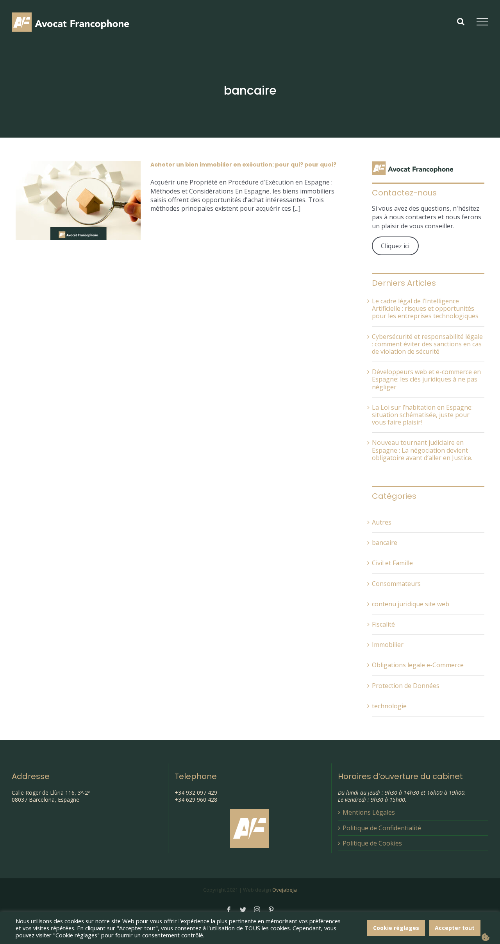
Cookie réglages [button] (396, 927)
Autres (381, 522)
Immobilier (388, 644)
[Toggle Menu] (482, 21)
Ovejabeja (284, 889)
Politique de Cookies (372, 843)
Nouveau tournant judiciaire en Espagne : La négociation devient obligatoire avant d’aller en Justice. (422, 450)
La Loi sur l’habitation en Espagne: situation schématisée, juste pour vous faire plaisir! (422, 414)
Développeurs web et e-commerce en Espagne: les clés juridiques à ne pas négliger (426, 379)
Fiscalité (383, 624)
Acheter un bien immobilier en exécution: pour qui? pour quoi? (243, 164)
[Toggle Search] (460, 21)
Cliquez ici (395, 246)
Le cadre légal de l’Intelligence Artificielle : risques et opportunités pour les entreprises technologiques (425, 308)
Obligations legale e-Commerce (418, 665)
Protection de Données (405, 686)
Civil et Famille (392, 563)
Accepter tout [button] (455, 927)
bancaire (384, 542)
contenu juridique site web (410, 604)
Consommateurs (396, 584)
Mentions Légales (369, 812)
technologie (389, 706)
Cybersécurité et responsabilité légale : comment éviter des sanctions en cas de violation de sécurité (427, 344)
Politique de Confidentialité (382, 827)
